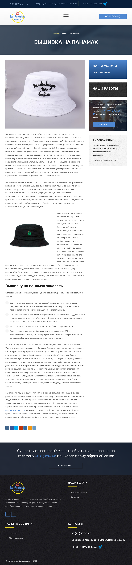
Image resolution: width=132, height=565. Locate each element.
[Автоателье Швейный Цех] (18, 16)
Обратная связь (16, 538)
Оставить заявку (113, 16)
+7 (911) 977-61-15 (18, 3)
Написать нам (64, 465)
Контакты (13, 533)
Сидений (75, 497)
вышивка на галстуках (15, 410)
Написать (102, 124)
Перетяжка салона (101, 72)
